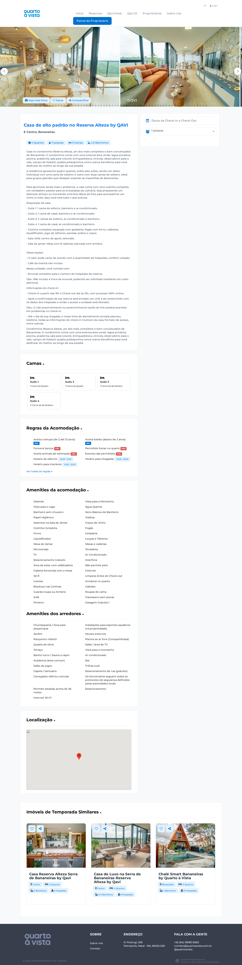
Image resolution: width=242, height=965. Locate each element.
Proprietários (152, 13)
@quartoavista (183, 949)
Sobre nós (174, 13)
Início (79, 13)
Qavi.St (132, 13)
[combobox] (183, 132)
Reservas (95, 13)
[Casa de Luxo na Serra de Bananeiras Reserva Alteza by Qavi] (120, 845)
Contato (95, 948)
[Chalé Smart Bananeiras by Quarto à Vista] (185, 845)
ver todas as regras (38, 471)
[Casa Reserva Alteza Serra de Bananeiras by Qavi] (56, 845)
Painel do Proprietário (92, 21)
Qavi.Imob (114, 13)
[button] (237, 71)
